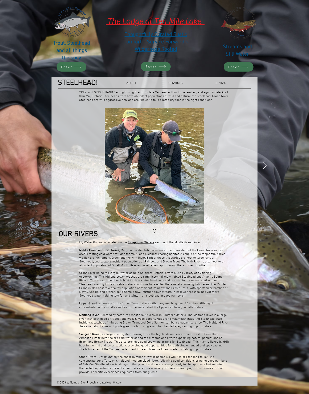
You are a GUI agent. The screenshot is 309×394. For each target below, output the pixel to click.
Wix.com (118, 383)
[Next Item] (264, 166)
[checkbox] (154, 231)
